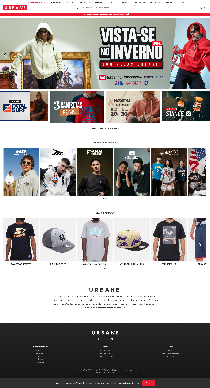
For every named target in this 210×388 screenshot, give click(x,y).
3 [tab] (106, 198)
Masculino (85, 2)
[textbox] (106, 7)
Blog (181, 2)
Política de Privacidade (170, 351)
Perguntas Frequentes (170, 353)
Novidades (56, 2)
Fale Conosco (170, 356)
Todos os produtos (36, 2)
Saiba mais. (134, 383)
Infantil (126, 2)
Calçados (140, 2)
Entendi (149, 383)
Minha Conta (105, 353)
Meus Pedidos (105, 351)
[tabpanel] (105, 53)
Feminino (99, 2)
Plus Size (113, 2)
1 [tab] (103, 198)
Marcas (170, 2)
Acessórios (155, 2)
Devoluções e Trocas (105, 356)
